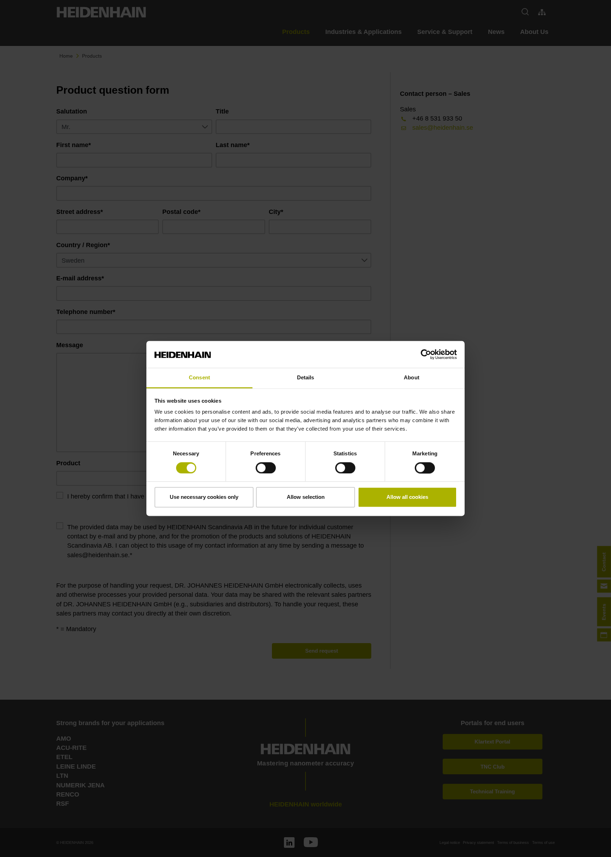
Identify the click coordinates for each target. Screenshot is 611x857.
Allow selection (306, 497)
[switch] (266, 468)
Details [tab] (305, 378)
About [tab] (411, 378)
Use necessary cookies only (204, 497)
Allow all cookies (407, 497)
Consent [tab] (199, 378)
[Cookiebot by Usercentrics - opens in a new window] (426, 354)
